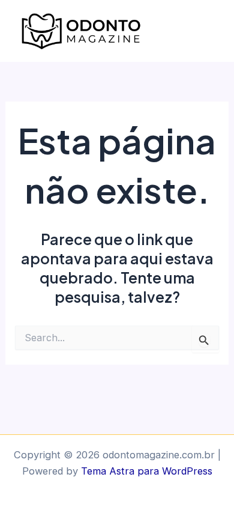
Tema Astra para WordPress (146, 471)
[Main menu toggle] (208, 30)
